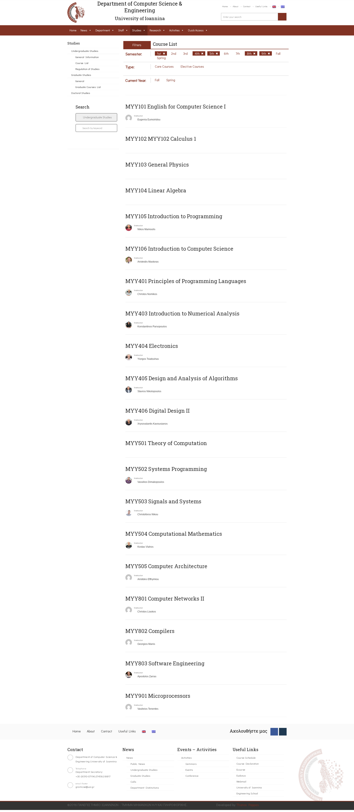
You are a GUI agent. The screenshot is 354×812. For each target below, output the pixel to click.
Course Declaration (247, 763)
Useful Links (261, 6)
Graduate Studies (81, 75)
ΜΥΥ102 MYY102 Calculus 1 (160, 138)
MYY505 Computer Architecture (166, 566)
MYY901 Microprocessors (157, 695)
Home (225, 6)
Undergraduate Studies (84, 51)
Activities (174, 30)
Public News (137, 763)
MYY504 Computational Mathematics (173, 533)
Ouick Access (196, 30)
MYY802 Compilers (150, 630)
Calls (133, 781)
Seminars (190, 763)
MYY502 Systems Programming (166, 468)
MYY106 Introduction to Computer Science (179, 248)
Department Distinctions (144, 787)
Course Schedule (246, 757)
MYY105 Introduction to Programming (173, 216)
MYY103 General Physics (157, 164)
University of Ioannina (249, 787)
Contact (246, 6)
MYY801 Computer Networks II (164, 598)
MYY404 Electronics (151, 345)
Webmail (241, 781)
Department (102, 30)
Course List (81, 63)
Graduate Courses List (88, 87)
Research (155, 30)
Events (189, 769)
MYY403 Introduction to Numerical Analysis (182, 313)
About (235, 6)
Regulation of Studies (87, 69)
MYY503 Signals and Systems (163, 501)
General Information (87, 57)
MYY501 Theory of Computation (166, 443)
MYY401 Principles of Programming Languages (185, 281)
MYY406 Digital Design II (157, 410)
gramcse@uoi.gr (85, 786)
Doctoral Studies (80, 93)
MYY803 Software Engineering (164, 663)
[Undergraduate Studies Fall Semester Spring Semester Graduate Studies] (96, 117)
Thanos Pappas (247, 805)
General (79, 81)
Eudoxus (241, 775)
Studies (136, 30)
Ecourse (240, 769)
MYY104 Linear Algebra (155, 190)
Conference (192, 775)
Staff (121, 30)
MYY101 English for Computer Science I (175, 106)
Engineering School (247, 793)
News (84, 30)
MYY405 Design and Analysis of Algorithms (181, 378)
